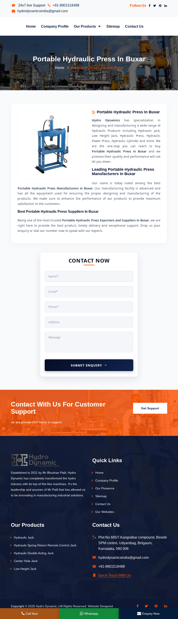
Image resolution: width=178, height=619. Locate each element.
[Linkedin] (163, 606)
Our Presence (104, 488)
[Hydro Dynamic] (35, 463)
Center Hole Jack (26, 561)
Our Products (85, 26)
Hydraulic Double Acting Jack (34, 553)
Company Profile (55, 26)
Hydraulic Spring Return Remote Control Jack (45, 545)
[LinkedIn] (165, 5)
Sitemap (113, 26)
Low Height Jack (25, 568)
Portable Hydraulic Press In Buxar (97, 68)
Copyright (17, 606)
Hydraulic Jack (24, 537)
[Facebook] (148, 5)
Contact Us (134, 26)
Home (31, 26)
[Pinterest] (159, 5)
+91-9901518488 (66, 5)
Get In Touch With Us (114, 575)
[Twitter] (154, 5)
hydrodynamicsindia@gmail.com (42, 11)
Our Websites (104, 512)
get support (150, 408)
